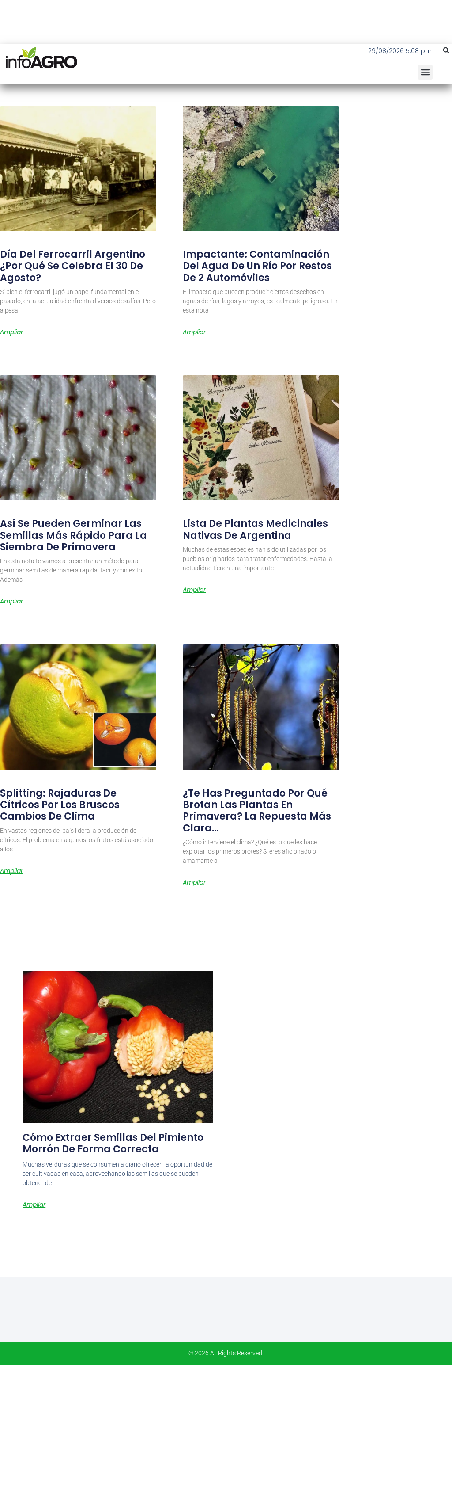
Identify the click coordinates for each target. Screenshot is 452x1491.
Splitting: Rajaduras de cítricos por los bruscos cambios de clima (60, 805)
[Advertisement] (226, 1426)
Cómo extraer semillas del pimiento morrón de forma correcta (113, 1143)
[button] (446, 50)
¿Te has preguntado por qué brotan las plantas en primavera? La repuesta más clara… (257, 810)
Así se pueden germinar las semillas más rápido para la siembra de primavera (73, 535)
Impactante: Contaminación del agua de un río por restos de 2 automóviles (257, 266)
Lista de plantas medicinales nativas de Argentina (255, 529)
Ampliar (11, 332)
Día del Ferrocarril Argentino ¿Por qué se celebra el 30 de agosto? (72, 266)
